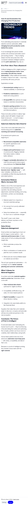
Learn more (16, 499)
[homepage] (1, 8)
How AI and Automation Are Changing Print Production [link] (11, 11)
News (5, 8)
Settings (4, 502)
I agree (10, 502)
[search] (22, 2)
